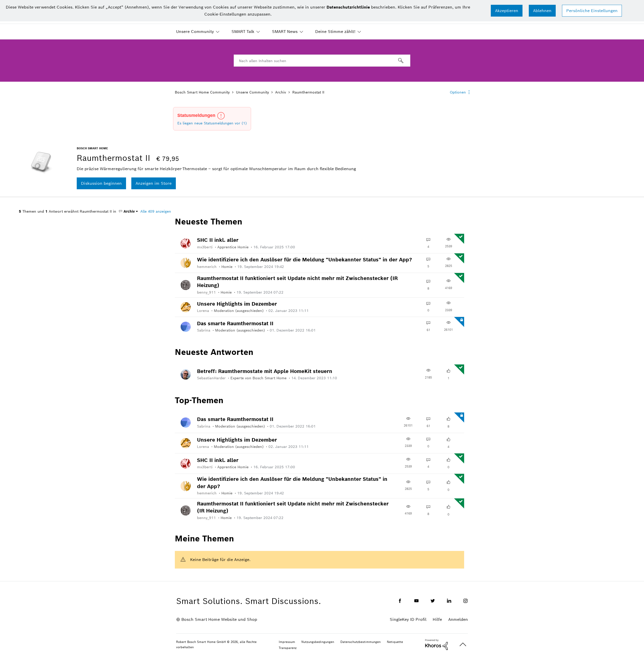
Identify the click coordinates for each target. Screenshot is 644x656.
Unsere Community (195, 31)
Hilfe (437, 619)
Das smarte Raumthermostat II (235, 323)
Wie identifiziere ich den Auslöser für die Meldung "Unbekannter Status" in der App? (304, 259)
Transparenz (288, 648)
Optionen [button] (458, 92)
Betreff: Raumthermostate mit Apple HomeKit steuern (264, 371)
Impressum (287, 642)
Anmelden (458, 619)
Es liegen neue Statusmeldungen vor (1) (212, 123)
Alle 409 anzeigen (155, 211)
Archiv (280, 92)
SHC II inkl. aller (217, 240)
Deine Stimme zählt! (335, 31)
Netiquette (395, 642)
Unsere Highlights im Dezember (237, 304)
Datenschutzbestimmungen (360, 642)
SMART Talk (242, 31)
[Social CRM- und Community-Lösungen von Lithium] (436, 644)
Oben (463, 644)
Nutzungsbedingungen (317, 642)
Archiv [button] (128, 211)
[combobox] (322, 61)
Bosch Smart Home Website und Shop (219, 619)
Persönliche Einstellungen (592, 10)
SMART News (285, 31)
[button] (506, 11)
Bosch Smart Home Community (202, 92)
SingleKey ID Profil (408, 619)
